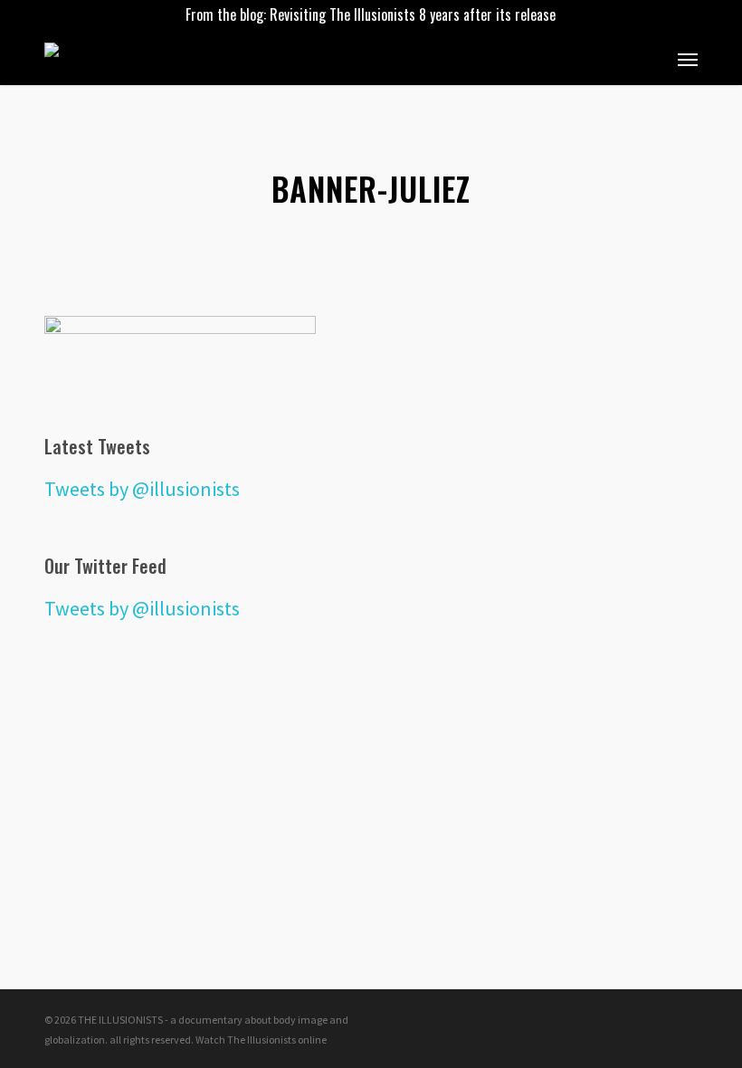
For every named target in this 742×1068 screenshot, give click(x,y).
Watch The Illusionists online (261, 1039)
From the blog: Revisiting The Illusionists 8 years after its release (371, 14)
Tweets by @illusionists (142, 488)
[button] (688, 59)
